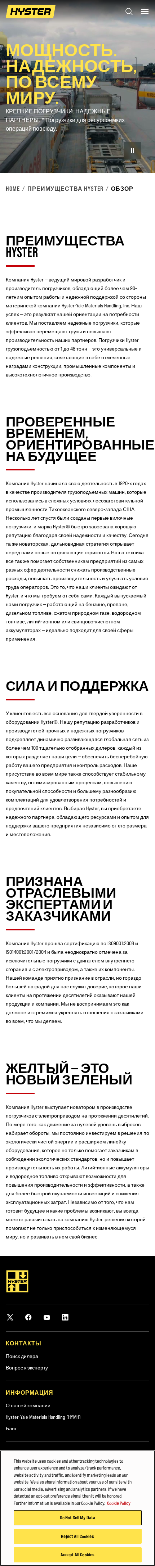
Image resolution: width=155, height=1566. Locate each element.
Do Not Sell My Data (77, 1517)
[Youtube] (47, 1317)
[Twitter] (10, 1317)
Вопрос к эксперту (27, 1368)
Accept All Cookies (77, 1554)
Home (13, 188)
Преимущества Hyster (65, 188)
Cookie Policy (118, 1503)
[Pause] (132, 150)
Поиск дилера (22, 1356)
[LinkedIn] (65, 1317)
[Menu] (145, 11)
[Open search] (129, 11)
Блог (11, 1428)
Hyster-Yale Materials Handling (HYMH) (43, 1417)
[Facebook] (28, 1317)
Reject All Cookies (77, 1536)
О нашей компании (28, 1405)
